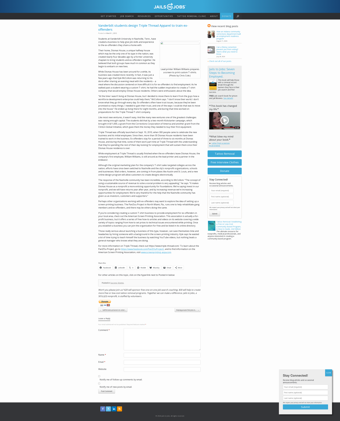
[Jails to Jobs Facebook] (102, 408)
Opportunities (164, 16)
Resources (144, 16)
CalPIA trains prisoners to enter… (113, 310)
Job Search (127, 16)
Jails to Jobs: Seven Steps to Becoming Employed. (222, 72)
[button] (238, 16)
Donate (226, 16)
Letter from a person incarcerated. (219, 144)
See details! (228, 98)
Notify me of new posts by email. (116, 386)
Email (101, 361)
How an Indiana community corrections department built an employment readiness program (228, 35)
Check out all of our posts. (220, 61)
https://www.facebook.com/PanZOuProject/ (142, 249)
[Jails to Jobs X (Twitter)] (108, 408)
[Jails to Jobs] (170, 6)
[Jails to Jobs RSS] (119, 408)
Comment (104, 330)
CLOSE (328, 373)
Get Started (108, 16)
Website (102, 369)
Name (102, 354)
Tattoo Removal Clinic (191, 16)
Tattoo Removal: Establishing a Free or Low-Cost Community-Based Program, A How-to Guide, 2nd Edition (228, 225)
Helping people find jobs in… (187, 310)
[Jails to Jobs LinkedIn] (113, 408)
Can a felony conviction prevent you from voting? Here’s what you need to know (227, 50)
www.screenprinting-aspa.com (156, 252)
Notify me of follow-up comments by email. (121, 379)
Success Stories (117, 283)
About (214, 16)
